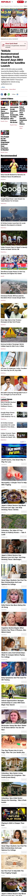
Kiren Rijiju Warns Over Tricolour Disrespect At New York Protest (11, 321)
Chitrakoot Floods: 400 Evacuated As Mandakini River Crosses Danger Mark (13, 297)
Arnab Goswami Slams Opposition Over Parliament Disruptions (5, 113)
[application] (14, 15)
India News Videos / (18, 6)
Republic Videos (4, 89)
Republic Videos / (9, 6)
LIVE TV (21, 2)
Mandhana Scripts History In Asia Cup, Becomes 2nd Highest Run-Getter (13, 273)
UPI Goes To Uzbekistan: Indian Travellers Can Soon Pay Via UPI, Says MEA (14, 369)
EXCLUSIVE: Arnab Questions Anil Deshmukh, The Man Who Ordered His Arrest (14, 115)
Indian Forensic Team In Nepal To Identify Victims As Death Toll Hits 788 (14, 248)
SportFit (2, 276)
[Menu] (26, 2)
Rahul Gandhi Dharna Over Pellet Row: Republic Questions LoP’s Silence (23, 115)
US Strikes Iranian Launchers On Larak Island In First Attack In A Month (13, 224)
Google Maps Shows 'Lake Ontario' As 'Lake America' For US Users (13, 200)
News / (2, 6)
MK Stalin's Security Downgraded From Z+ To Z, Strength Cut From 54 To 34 (14, 394)
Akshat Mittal (12, 89)
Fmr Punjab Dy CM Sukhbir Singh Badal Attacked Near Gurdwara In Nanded (5, 143)
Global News (3, 203)
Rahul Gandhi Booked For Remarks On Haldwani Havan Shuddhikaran (13, 176)
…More (3, 87)
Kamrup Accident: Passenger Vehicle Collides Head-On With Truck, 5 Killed (12, 345)
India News (3, 179)
